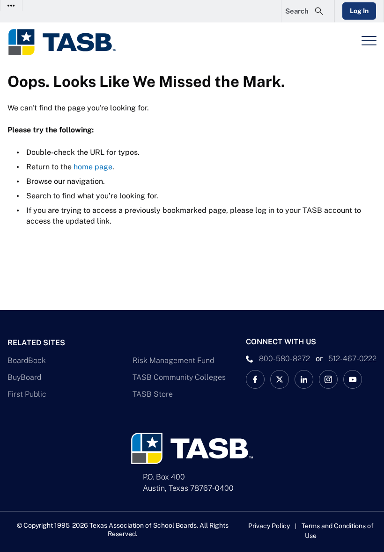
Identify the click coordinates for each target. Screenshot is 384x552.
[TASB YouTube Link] (352, 379)
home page (93, 166)
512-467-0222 (352, 358)
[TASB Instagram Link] (328, 379)
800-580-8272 (284, 358)
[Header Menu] (369, 40)
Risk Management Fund (173, 360)
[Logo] (68, 42)
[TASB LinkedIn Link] (304, 379)
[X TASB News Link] (279, 379)
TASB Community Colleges (179, 377)
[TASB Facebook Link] (255, 379)
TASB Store (153, 394)
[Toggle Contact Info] (11, 5)
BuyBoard (24, 377)
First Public (26, 394)
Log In (359, 11)
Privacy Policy (269, 526)
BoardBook (26, 360)
